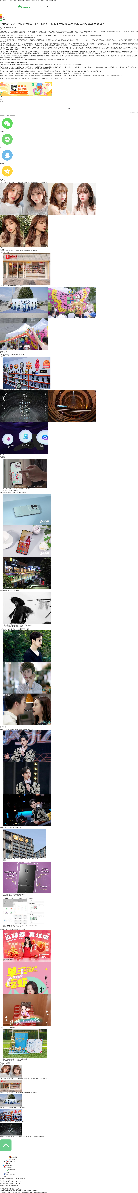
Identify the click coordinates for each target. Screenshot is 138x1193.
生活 (24, 0)
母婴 (27, 0)
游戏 (19, 0)
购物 (52, 0)
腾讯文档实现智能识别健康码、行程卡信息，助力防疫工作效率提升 (20, 925)
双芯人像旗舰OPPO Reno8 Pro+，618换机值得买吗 (13, 492)
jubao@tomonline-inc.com (40, 1192)
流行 (6, 0)
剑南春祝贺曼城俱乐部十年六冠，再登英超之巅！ (15, 1059)
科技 (55, 0)
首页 (1, 0)
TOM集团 (2, 1189)
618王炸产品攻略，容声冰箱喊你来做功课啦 (14, 894)
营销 (29, 0)
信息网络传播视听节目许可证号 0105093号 (11, 1183)
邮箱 (32, 0)
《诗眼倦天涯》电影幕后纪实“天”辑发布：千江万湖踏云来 (17, 625)
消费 (47, 0)
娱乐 (9, 0)
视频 (37, 0)
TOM (1, 252)
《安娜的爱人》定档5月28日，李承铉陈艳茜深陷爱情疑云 (14, 629)
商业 (34, 0)
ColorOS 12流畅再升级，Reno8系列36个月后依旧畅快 (17, 488)
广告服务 (17, 1189)
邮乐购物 (7, 1189)
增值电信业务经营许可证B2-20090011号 (10, 1185)
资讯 (4, 0)
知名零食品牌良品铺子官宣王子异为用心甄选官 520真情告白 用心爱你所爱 (18, 250)
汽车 (50, 0)
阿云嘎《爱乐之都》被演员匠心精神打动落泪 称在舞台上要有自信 (16, 729)
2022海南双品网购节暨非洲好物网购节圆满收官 (12, 354)
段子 (44, 0)
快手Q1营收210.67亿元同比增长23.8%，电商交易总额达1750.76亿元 (20, 858)
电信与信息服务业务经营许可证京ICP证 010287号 (12, 1178)
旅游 (21, 0)
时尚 (16, 0)
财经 (39, 0)
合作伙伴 (12, 1189)
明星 (14, 0)
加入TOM (21, 1189)
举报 (1, 99)
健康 (42, 0)
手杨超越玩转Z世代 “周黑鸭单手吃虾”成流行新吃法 (12, 929)
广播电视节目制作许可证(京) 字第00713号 (10, 1181)
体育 (11, 0)
